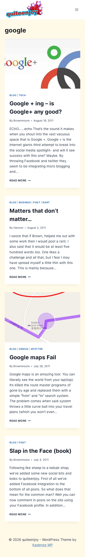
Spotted (37, 348)
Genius (23, 348)
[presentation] (42, 63)
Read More (20, 180)
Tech (22, 95)
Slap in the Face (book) (40, 450)
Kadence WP (42, 545)
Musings (25, 202)
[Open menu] (76, 9)
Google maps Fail (32, 357)
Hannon (18, 227)
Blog (12, 95)
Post (36, 202)
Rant (46, 202)
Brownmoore (21, 120)
